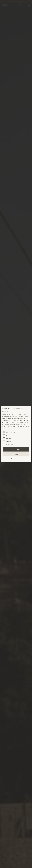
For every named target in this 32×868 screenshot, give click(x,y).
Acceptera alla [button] (16, 449)
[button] (16, 459)
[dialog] (16, 434)
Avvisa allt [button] (16, 454)
